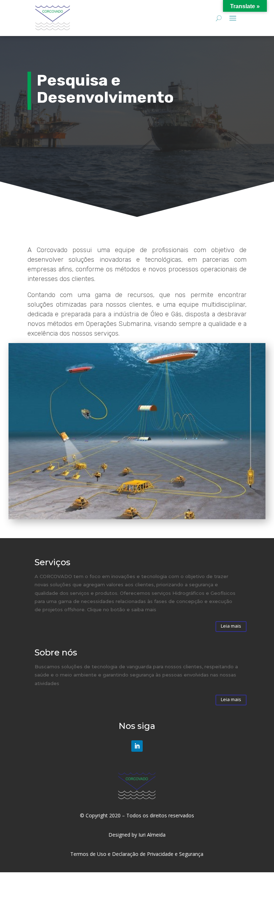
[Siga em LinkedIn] (137, 746)
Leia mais (231, 626)
